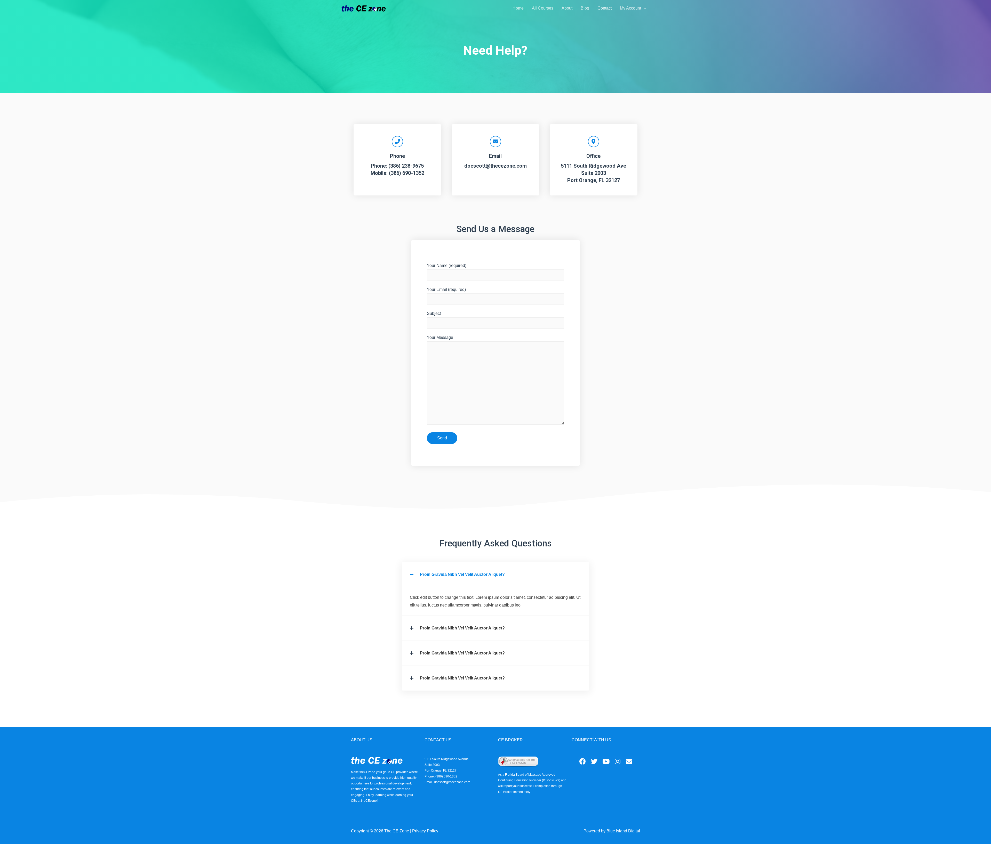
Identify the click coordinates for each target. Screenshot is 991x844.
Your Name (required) (446, 265)
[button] (495, 574)
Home (518, 8)
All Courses (542, 8)
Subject (434, 313)
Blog (585, 8)
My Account (630, 8)
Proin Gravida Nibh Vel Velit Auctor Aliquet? (462, 574)
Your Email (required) (446, 289)
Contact (604, 8)
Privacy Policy (425, 831)
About (567, 8)
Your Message (440, 337)
